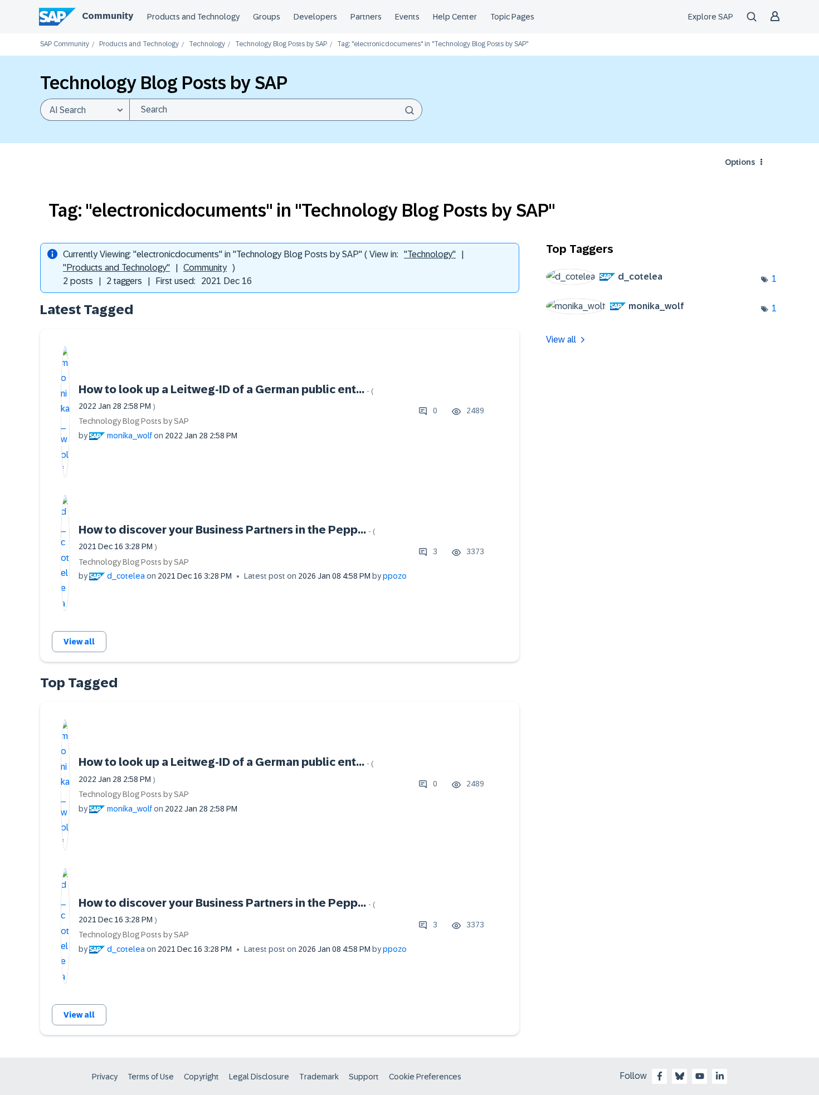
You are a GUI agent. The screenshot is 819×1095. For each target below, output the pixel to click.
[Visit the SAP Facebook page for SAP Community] (659, 1076)
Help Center (455, 16)
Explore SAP (710, 16)
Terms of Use (151, 1076)
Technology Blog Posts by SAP (281, 44)
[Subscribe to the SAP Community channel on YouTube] (699, 1076)
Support (364, 1076)
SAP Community (64, 44)
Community (107, 16)
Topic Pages (512, 16)
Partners (366, 16)
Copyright (201, 1076)
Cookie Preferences (425, 1076)
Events (407, 16)
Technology (207, 44)
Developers (315, 16)
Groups (266, 16)
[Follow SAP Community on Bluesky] (679, 1076)
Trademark (319, 1076)
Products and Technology (193, 16)
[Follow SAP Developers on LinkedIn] (719, 1076)
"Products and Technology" (116, 267)
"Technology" (430, 254)
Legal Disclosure (259, 1076)
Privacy (105, 1076)
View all (79, 641)
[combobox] (275, 110)
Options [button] (740, 162)
